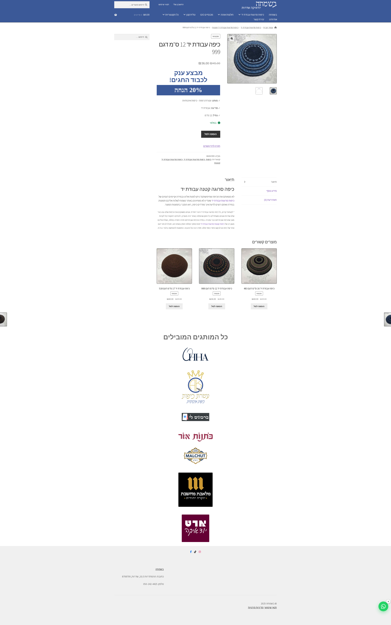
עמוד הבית (268, 27)
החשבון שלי (178, 4)
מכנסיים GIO (206, 14)
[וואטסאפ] (383, 606)
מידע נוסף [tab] (272, 190)
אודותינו (273, 19)
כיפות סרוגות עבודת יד (252, 14)
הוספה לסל (211, 134)
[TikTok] (195, 552)
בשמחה (273, 14)
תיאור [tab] (274, 181)
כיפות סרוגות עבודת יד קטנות (225, 27)
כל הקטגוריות (172, 14)
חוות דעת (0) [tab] (270, 199)
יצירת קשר (259, 19)
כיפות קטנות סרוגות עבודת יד (213, 224)
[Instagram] (200, 552)
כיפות (208, 159)
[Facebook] (191, 552)
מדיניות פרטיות (255, 607)
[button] (231, 38)
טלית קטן (190, 14)
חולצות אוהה (227, 14)
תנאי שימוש (164, 4)
